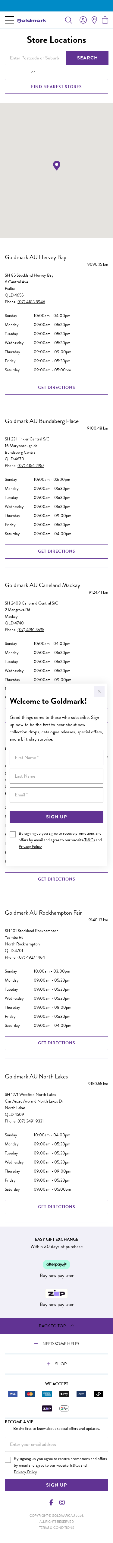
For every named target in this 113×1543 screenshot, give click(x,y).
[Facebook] (51, 1502)
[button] (57, 165)
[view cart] (105, 20)
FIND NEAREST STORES (56, 87)
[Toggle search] (68, 20)
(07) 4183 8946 (31, 302)
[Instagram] (62, 1502)
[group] (56, 5)
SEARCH (87, 58)
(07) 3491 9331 (30, 1121)
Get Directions (56, 387)
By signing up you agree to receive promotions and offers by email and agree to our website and (60, 840)
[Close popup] (99, 691)
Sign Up (56, 817)
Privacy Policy (30, 846)
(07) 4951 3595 (30, 630)
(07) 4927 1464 (31, 957)
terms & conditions (56, 1527)
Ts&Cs (89, 840)
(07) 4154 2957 (30, 465)
